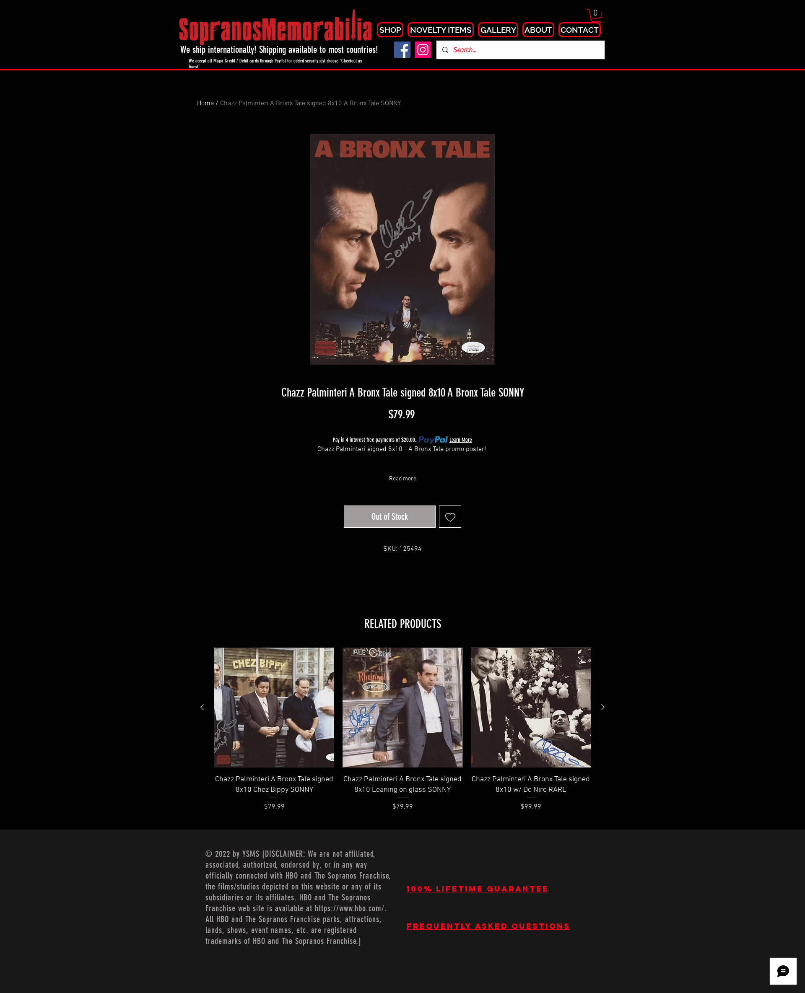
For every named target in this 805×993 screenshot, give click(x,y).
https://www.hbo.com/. (351, 908)
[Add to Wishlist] (450, 517)
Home (205, 103)
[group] (402, 735)
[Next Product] (603, 707)
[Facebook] (402, 49)
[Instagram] (423, 49)
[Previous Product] (202, 707)
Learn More (460, 439)
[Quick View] (274, 707)
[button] (596, 16)
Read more (402, 478)
